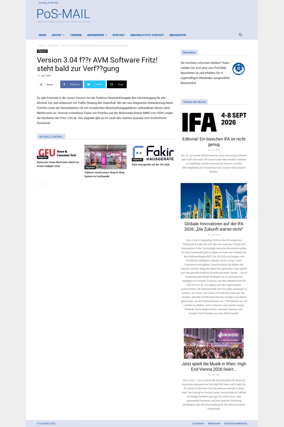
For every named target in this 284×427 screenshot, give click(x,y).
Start (41, 45)
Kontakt (119, 35)
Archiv (56, 35)
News (42, 35)
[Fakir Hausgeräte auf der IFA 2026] (153, 153)
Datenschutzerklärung (235, 423)
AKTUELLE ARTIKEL (51, 136)
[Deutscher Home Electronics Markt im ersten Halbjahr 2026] (58, 152)
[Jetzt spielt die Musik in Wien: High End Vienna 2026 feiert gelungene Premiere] (214, 342)
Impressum (198, 423)
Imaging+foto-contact (147, 35)
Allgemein (53, 45)
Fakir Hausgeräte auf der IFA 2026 (151, 164)
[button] (240, 35)
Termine (76, 35)
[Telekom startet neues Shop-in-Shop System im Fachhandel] (106, 157)
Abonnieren (95, 35)
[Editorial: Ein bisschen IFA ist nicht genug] (214, 122)
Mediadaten (177, 35)
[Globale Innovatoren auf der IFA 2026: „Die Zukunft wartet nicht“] (214, 200)
